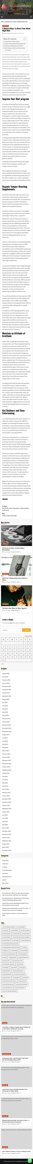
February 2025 (6, 718)
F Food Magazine (22, 954)
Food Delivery (6, 960)
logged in (11, 623)
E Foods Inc (5, 950)
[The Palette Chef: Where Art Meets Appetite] (16, 595)
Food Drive (14, 967)
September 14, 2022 (17, 33)
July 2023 (5, 776)
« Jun (2, 664)
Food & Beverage (7, 870)
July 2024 (5, 738)
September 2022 (6, 808)
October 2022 (6, 805)
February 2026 (6, 680)
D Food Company (25, 930)
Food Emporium (6, 971)
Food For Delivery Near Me (9, 981)
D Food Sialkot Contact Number (21, 937)
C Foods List (5, 930)
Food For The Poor (7, 987)
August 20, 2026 (15, 582)
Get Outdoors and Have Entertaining (14, 48)
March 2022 (5, 828)
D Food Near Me (6, 937)
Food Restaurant (6, 876)
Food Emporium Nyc (18, 971)
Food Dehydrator (23, 957)
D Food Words (6, 940)
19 (12, 653)
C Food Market (21, 927)
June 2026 (5, 676)
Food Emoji (22, 967)
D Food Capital (15, 930)
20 (16, 653)
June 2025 (5, 705)
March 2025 (5, 715)
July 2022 (5, 815)
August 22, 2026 (15, 552)
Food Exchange (6, 977)
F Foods (4, 957)
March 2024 (5, 750)
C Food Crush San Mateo (8, 927)
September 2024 (6, 731)
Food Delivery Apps (17, 960)
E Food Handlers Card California (11, 947)
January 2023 (6, 795)
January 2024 (6, 757)
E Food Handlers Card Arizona (10, 943)
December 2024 (6, 725)
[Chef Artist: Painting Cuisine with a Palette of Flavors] (16, 565)
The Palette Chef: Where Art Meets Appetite (14, 608)
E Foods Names (14, 950)
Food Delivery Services (8, 964)
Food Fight (25, 977)
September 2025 (6, 696)
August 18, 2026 (15, 610)
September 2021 (6, 840)
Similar (9, 50)
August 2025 (5, 699)
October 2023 (6, 767)
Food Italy (5, 873)
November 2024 (6, 728)
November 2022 (6, 802)
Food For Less (22, 981)
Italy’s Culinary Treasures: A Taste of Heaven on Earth (15, 914)
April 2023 (5, 786)
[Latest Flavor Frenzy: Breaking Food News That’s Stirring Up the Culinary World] (16, 1076)
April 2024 (5, 747)
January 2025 (6, 721)
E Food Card (15, 940)
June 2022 (5, 818)
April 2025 (5, 712)
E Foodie (24, 947)
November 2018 (6, 850)
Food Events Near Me (19, 974)
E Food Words (24, 950)
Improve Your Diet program (11, 41)
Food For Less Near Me (8, 984)
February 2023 (6, 792)
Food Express (16, 977)
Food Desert (5, 967)
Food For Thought (19, 987)
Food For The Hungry (21, 984)
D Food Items (16, 933)
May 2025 (5, 709)
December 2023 (6, 760)
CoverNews (18, 1161)
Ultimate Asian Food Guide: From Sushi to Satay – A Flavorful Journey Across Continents (16, 909)
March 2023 (5, 789)
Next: (9, 515)
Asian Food (5, 860)
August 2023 (5, 773)
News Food (5, 883)
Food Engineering (7, 974)
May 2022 (5, 821)
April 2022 (5, 824)
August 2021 (5, 844)
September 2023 (6, 770)
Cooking (4, 867)
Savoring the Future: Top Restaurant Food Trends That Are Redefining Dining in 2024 (15, 899)
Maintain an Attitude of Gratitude (13, 46)
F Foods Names (12, 957)
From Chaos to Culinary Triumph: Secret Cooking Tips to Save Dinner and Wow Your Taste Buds (15, 894)
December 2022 (6, 799)
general (4, 880)
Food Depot (20, 964)
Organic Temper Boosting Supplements (15, 43)
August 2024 (5, 734)
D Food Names (25, 933)
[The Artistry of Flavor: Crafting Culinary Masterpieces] (16, 535)
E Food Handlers (25, 940)
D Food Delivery (6, 933)
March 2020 (5, 847)
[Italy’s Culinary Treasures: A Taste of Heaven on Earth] (16, 1139)
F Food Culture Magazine (8, 954)
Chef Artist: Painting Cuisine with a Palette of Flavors (14, 579)
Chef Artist (5, 26)
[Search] (31, 16)
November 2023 (6, 763)
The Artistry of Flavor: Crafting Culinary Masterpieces (13, 549)
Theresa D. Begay (7, 33)
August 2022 (5, 812)
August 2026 (5, 673)
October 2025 (6, 693)
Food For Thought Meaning (9, 991)
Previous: (15, 508)
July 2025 (5, 702)
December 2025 (6, 686)
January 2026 (6, 683)
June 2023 (5, 779)
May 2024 (5, 744)
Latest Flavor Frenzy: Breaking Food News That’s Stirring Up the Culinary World (15, 904)
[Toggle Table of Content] (24, 39)
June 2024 (5, 741)
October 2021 (6, 837)
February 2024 (6, 754)
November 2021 (6, 834)
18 (7, 653)
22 (25, 653)
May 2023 (5, 783)
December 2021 (6, 831)
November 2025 (6, 689)
